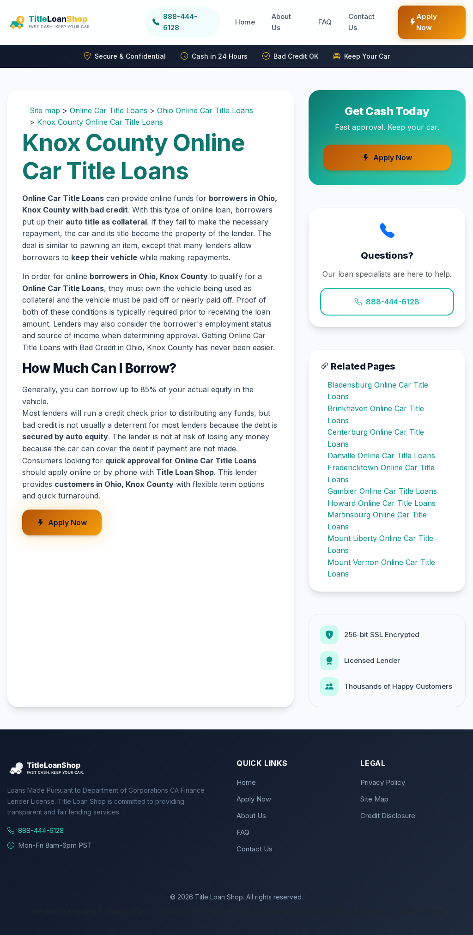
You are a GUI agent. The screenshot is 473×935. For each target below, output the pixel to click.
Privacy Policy (382, 782)
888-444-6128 (392, 301)
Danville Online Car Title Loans (381, 455)
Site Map (374, 799)
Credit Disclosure (387, 815)
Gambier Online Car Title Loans (382, 491)
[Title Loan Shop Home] (72, 22)
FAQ (325, 22)
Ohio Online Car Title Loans (205, 110)
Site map (45, 110)
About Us (281, 22)
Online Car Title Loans (108, 110)
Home (245, 22)
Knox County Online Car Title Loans (100, 122)
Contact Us (361, 22)
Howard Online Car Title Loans (381, 503)
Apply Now (426, 22)
